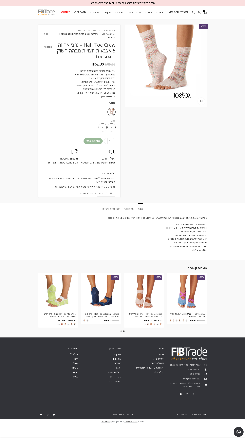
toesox (48, 46)
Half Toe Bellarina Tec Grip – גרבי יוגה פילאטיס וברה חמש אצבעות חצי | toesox (102, 315)
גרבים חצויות (60, 187)
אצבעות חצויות (83, 30)
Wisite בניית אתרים (131, 422)
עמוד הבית (110, 30)
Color (112, 102)
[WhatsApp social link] (81, 193)
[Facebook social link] (87, 193)
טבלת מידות (104, 193)
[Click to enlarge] (201, 101)
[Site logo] (46, 12)
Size (113, 121)
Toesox (105, 187)
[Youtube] (41, 414)
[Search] (193, 12)
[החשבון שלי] (199, 12)
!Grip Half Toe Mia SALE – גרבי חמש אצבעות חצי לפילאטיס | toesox (60, 315)
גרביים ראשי (97, 30)
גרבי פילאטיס (93, 187)
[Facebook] (54, 414)
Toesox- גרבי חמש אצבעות (93, 178)
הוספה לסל (93, 141)
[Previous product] (50, 33)
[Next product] (44, 33)
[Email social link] (84, 193)
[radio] (111, 112)
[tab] (140, 207)
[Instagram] (47, 414)
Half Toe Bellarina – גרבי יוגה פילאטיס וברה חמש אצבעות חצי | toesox (145, 315)
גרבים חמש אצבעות (77, 187)
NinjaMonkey (107, 422)
